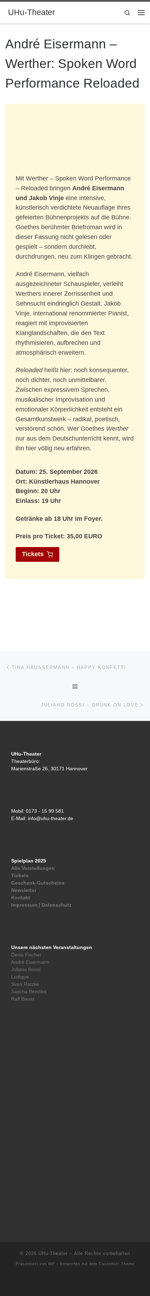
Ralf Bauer (23, 999)
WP (51, 1264)
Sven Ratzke (25, 984)
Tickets (20, 875)
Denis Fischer (26, 954)
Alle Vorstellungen (33, 868)
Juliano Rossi (25, 969)
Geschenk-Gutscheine (38, 883)
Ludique (20, 977)
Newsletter (23, 890)
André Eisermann (30, 962)
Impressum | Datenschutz (41, 905)
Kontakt (20, 897)
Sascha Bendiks (28, 991)
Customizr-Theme (117, 1264)
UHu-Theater (53, 1253)
